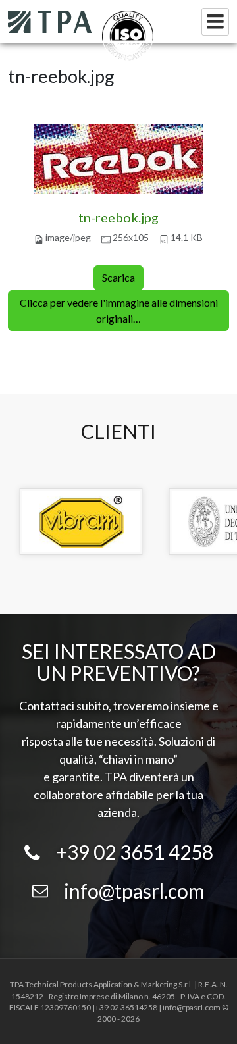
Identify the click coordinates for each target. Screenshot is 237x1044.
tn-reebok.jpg (118, 217)
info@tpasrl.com (134, 890)
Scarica (118, 277)
